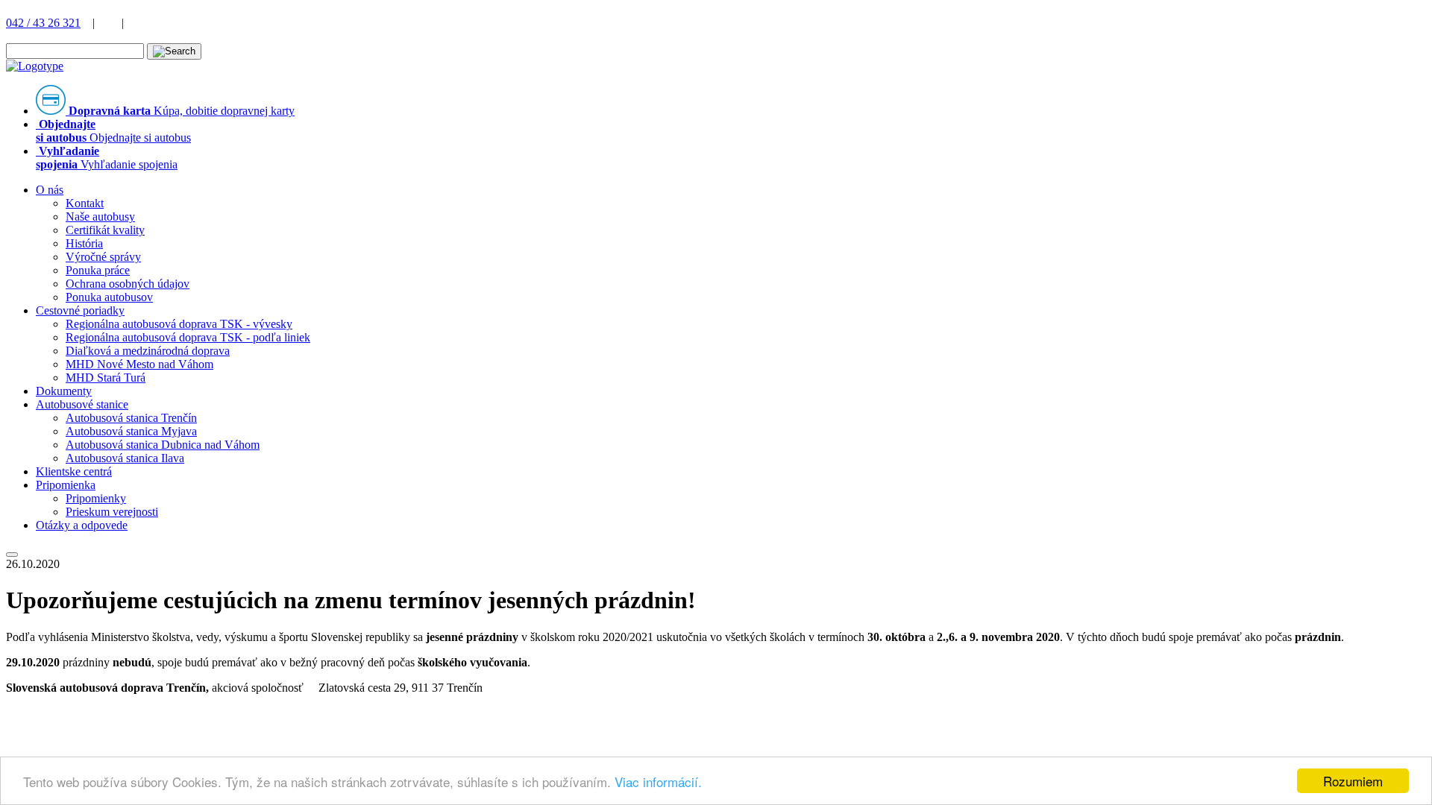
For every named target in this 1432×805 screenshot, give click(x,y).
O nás (49, 189)
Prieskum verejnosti (112, 511)
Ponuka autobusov (109, 297)
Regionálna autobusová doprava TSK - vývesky (179, 324)
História (84, 243)
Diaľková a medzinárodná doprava (148, 350)
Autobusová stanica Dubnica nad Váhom (163, 444)
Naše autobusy (100, 216)
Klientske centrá (74, 471)
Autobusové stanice (82, 404)
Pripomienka (65, 485)
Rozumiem (1353, 780)
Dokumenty (64, 391)
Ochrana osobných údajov (127, 283)
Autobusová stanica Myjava (131, 431)
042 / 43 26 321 (43, 22)
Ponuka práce (98, 270)
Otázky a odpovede (82, 525)
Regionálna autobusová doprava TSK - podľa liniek (188, 337)
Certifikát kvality (105, 230)
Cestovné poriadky (80, 310)
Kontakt (85, 203)
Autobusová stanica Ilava (125, 458)
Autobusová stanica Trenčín (131, 417)
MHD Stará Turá (105, 377)
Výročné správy (103, 256)
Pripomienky (96, 498)
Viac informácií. (658, 781)
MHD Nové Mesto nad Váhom (139, 364)
